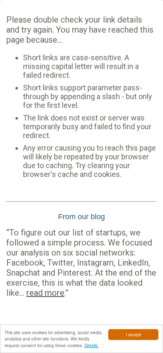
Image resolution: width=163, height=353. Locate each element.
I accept (133, 334)
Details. (91, 345)
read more (45, 293)
